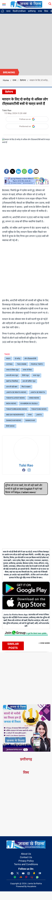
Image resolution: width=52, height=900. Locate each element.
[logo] (26, 4)
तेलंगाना (23, 80)
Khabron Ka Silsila (29, 403)
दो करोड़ (17, 359)
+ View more (44, 643)
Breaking (9, 72)
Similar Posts (13, 646)
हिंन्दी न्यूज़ (25, 375)
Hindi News (34, 398)
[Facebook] (6, 170)
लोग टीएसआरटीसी (30, 359)
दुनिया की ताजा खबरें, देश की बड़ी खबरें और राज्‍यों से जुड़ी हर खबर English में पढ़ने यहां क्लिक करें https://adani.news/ (23, 489)
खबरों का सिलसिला (12, 381)
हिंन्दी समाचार (10, 426)
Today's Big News (38, 409)
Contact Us (26, 857)
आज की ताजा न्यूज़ (12, 375)
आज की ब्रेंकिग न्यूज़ (29, 381)
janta (39, 415)
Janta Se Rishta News (16, 392)
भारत (8, 11)
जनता (30, 415)
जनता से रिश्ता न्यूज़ (12, 370)
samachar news (13, 420)
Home (6, 80)
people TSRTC (37, 364)
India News (11, 403)
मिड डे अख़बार (26, 387)
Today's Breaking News (16, 409)
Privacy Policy (26, 860)
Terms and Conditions (26, 864)
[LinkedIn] (18, 170)
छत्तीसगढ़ (32, 11)
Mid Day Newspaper (15, 415)
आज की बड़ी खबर (11, 387)
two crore (21, 364)
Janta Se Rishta (37, 392)
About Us (26, 853)
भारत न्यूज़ (36, 375)
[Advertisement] (26, 41)
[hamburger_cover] (4, 3)
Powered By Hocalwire (26, 886)
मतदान (8, 359)
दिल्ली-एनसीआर (19, 11)
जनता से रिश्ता (27, 370)
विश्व (46, 11)
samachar (30, 420)
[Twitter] (12, 170)
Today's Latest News (15, 398)
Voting (9, 364)
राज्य (40, 11)
